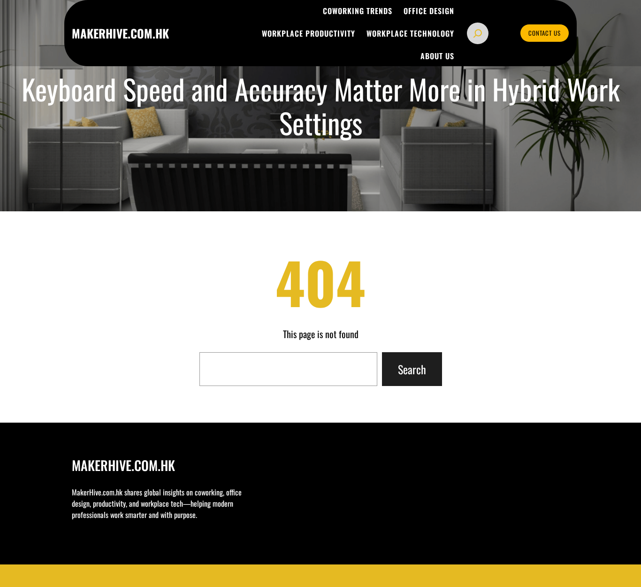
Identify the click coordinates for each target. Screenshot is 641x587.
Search (412, 369)
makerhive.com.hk (120, 33)
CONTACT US (544, 33)
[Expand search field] (477, 33)
